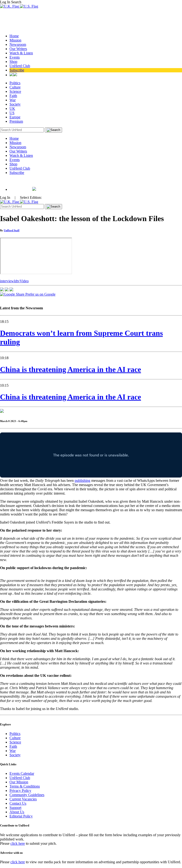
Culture (15, 87)
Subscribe (16, 70)
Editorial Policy (21, 816)
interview (7, 281)
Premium (16, 121)
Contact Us (17, 803)
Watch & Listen (21, 53)
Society (15, 104)
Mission (15, 40)
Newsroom (17, 44)
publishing (82, 480)
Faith (13, 96)
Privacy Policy (20, 791)
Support (15, 808)
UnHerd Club (19, 66)
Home (14, 36)
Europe (14, 117)
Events (14, 57)
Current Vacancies (23, 799)
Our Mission (18, 782)
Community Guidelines (26, 795)
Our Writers (18, 49)
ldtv (17, 281)
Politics (14, 83)
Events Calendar (21, 773)
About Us (16, 812)
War (12, 100)
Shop (13, 62)
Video (24, 281)
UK (12, 109)
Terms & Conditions (24, 786)
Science (15, 91)
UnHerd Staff (11, 230)
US (11, 113)
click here (17, 843)
